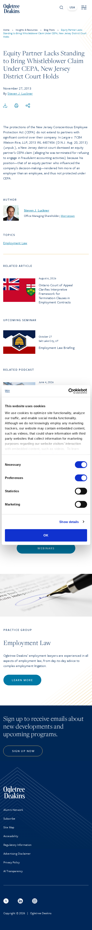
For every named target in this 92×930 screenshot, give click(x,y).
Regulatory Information (17, 845)
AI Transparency (13, 871)
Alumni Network (13, 810)
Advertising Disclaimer (17, 853)
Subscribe (9, 818)
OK (45, 535)
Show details (69, 521)
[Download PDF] (5, 105)
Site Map (8, 827)
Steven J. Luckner (20, 93)
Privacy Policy (11, 862)
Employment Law (15, 243)
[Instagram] (34, 901)
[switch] (81, 478)
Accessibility (10, 836)
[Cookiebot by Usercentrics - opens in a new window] (68, 391)
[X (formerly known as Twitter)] (6, 901)
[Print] (16, 105)
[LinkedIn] (20, 901)
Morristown (68, 216)
